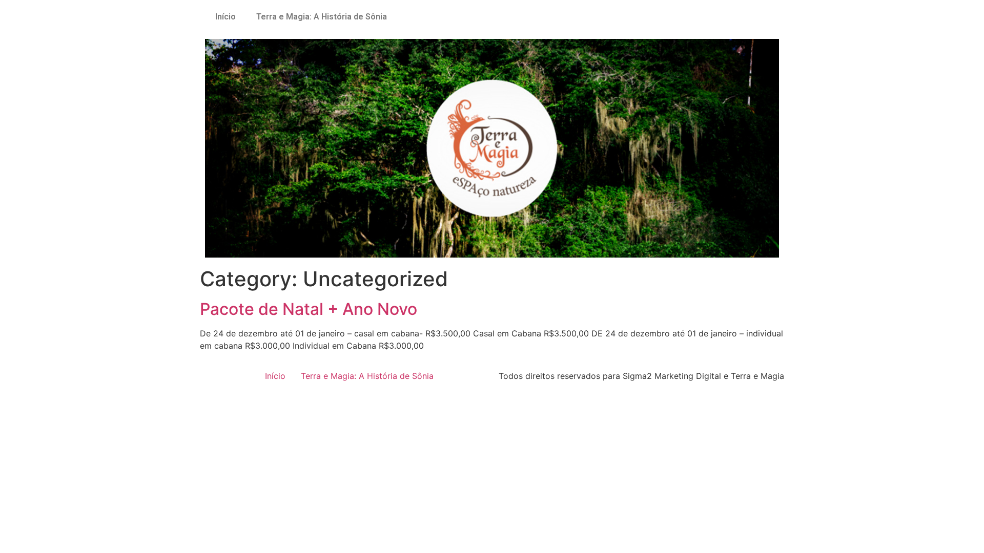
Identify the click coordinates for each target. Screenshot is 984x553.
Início (225, 17)
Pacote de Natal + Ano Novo (308, 309)
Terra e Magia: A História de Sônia (321, 17)
